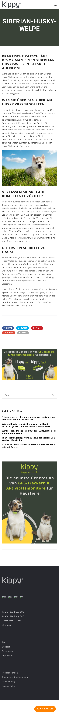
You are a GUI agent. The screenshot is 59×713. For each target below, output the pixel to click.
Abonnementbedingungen (15, 677)
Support (6, 647)
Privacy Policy (9, 686)
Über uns (6, 625)
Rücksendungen (10, 673)
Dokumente (7, 651)
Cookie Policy (8, 681)
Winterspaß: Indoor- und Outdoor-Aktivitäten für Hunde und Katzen (29, 432)
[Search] (53, 395)
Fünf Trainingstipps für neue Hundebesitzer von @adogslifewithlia (28, 439)
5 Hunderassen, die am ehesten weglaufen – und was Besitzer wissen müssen (28, 418)
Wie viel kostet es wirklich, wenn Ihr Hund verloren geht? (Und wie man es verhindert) (26, 425)
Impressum (7, 655)
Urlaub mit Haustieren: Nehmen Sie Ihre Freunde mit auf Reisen (28, 445)
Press (5, 642)
